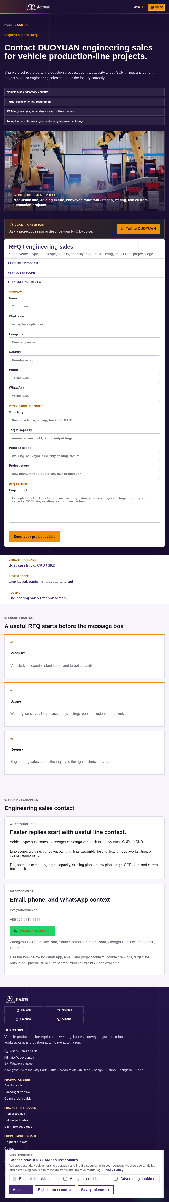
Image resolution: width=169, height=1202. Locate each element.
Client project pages (18, 1126)
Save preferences (95, 1190)
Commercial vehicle (18, 1098)
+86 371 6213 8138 (23, 1051)
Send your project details (34, 537)
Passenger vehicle (17, 1092)
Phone (14, 369)
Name (13, 298)
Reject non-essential (55, 1190)
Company (16, 334)
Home (8, 25)
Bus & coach (13, 1085)
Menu (137, 7)
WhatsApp (17, 387)
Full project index (16, 1120)
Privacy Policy (112, 1170)
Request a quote (16, 1142)
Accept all (21, 1190)
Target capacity (20, 430)
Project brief (18, 490)
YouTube (66, 1010)
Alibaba (66, 1019)
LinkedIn (26, 1010)
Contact (9, 1148)
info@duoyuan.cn (22, 1057)
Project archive (14, 1113)
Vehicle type (18, 412)
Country (15, 352)
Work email (17, 316)
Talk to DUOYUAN (141, 229)
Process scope (20, 447)
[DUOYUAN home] (38, 7)
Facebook (26, 1019)
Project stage (19, 465)
